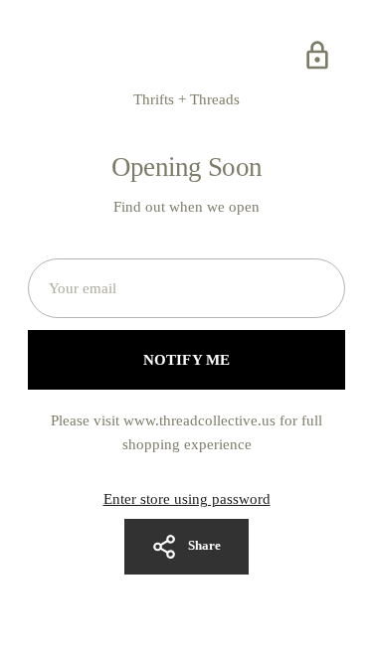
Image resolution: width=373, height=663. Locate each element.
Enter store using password (187, 499)
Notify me (186, 360)
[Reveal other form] (317, 55)
